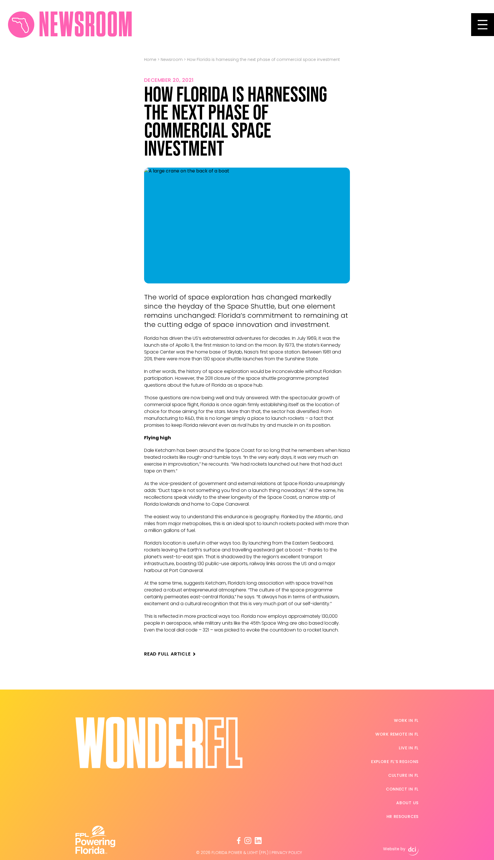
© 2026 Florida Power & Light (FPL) (232, 852)
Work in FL (406, 720)
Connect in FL (402, 789)
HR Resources (403, 816)
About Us (407, 803)
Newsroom (172, 59)
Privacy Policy (287, 852)
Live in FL (409, 748)
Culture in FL (403, 775)
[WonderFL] (21, 24)
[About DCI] (413, 851)
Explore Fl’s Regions (395, 761)
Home (150, 59)
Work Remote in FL (397, 734)
